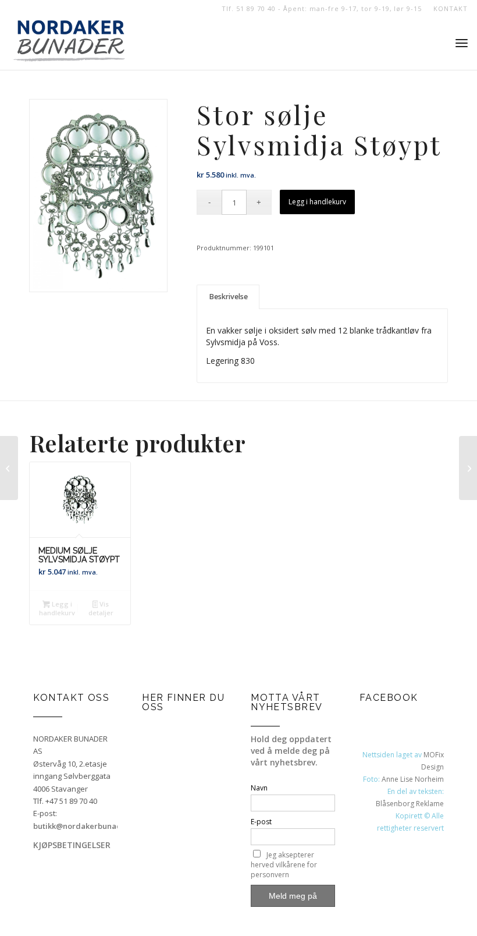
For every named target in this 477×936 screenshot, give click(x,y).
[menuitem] (447, 9)
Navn (259, 788)
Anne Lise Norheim (413, 779)
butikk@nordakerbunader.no (87, 826)
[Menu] (461, 43)
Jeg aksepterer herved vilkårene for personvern (284, 865)
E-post (261, 822)
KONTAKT (450, 8)
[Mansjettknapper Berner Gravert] (468, 468)
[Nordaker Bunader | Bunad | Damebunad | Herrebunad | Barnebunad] (69, 43)
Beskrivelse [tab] (228, 297)
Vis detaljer (100, 608)
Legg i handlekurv (317, 202)
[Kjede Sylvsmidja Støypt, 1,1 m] (9, 468)
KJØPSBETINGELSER (72, 844)
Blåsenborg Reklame (410, 804)
